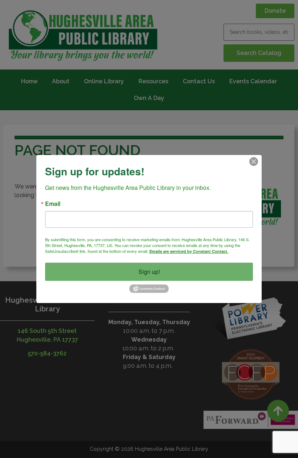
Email (52, 204)
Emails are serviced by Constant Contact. (188, 251)
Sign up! (149, 271)
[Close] (253, 161)
